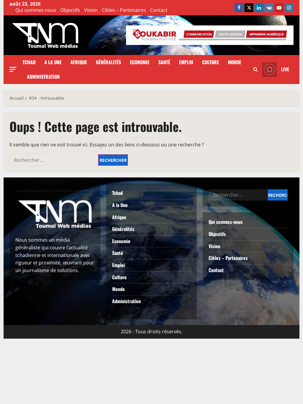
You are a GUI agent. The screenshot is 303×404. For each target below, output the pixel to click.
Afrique (78, 62)
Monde (234, 62)
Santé (164, 62)
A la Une (53, 62)
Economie (139, 62)
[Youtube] (279, 7)
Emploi (186, 62)
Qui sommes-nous (35, 10)
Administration (43, 76)
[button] (13, 69)
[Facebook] (238, 7)
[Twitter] (248, 7)
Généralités (108, 62)
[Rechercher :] (53, 160)
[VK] (269, 7)
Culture (210, 62)
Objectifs (70, 10)
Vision (91, 10)
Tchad (29, 62)
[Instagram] (289, 7)
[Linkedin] (258, 7)
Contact (158, 10)
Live (285, 69)
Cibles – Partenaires (124, 10)
